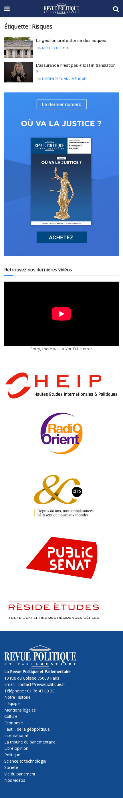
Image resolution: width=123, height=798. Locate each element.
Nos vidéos (14, 780)
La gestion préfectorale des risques (71, 40)
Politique (12, 754)
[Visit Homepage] (61, 8)
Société (11, 767)
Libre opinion (16, 748)
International (16, 735)
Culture (10, 716)
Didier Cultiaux (55, 48)
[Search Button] (116, 8)
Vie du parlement (19, 774)
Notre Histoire (17, 697)
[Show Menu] (7, 8)
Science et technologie (25, 761)
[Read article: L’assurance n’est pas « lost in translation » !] (18, 72)
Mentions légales (20, 710)
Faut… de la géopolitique (27, 729)
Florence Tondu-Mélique (64, 79)
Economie (13, 723)
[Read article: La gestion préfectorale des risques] (18, 47)
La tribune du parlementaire (29, 742)
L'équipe (12, 703)
